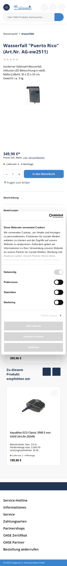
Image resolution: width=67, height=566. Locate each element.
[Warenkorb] (53, 7)
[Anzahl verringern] (6, 174)
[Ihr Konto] (61, 7)
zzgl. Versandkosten (34, 157)
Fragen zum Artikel (18, 182)
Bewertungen (11, 210)
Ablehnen (33, 347)
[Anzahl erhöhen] (19, 174)
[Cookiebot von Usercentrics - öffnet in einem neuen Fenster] (49, 216)
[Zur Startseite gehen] (23, 7)
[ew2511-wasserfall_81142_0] (33, 94)
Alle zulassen (33, 325)
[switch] (58, 282)
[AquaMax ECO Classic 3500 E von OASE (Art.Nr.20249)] (33, 426)
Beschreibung (11, 197)
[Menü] (6, 7)
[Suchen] (59, 17)
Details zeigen (49, 315)
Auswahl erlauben (33, 336)
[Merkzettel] (44, 7)
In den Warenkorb (44, 174)
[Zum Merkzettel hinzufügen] (57, 90)
